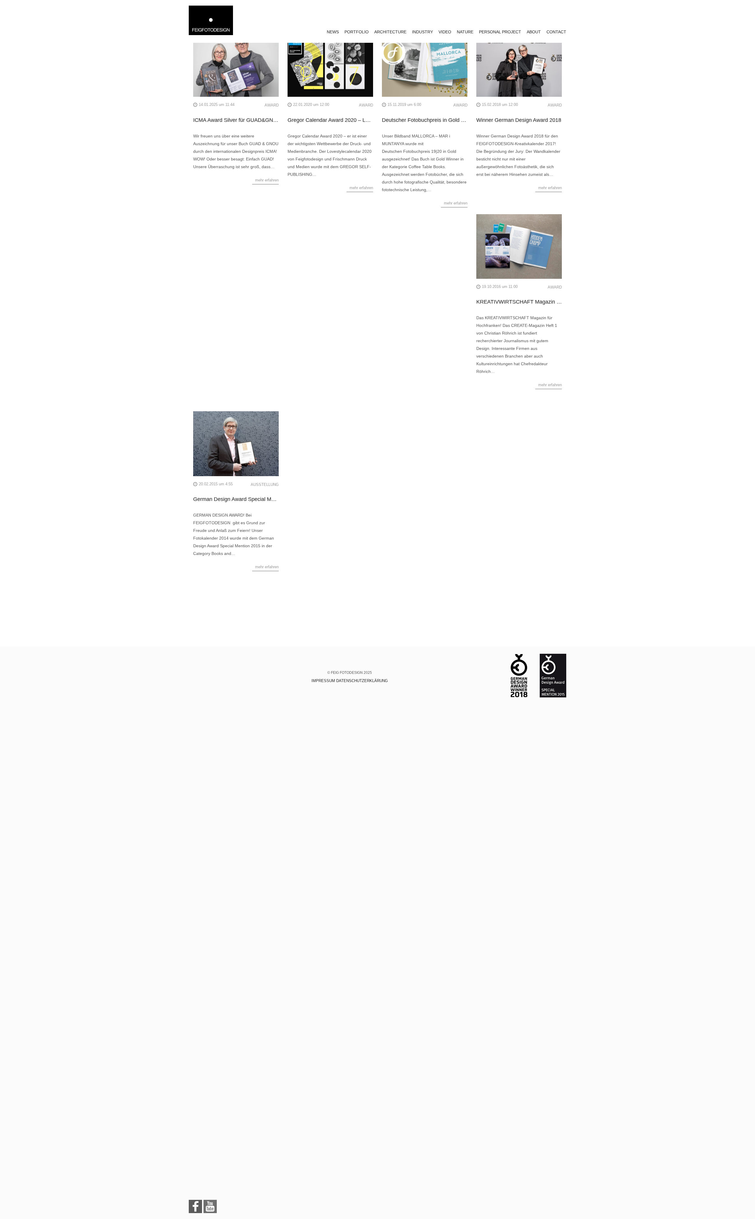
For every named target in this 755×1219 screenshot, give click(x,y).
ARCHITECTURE (390, 32)
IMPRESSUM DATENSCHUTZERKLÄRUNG (349, 681)
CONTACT (556, 32)
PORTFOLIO (356, 32)
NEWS (333, 32)
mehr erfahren (267, 180)
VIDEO (445, 32)
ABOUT (534, 32)
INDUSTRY (422, 32)
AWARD (272, 105)
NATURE (465, 32)
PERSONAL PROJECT (500, 32)
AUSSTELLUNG (265, 484)
